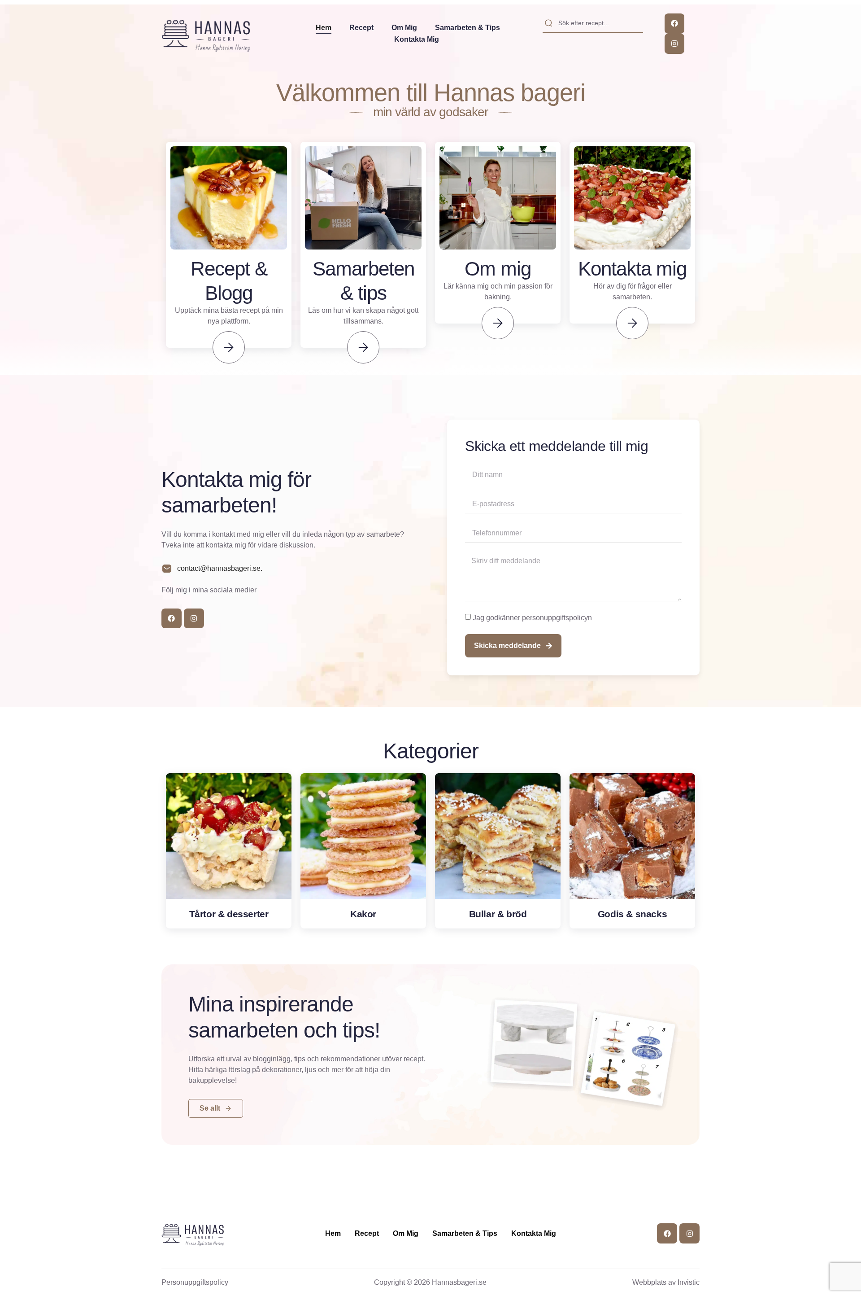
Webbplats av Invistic (666, 1282)
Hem (323, 27)
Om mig (404, 27)
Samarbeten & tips (467, 27)
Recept (361, 27)
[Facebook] (675, 23)
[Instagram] (675, 44)
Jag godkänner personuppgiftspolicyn (532, 617)
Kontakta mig (416, 39)
